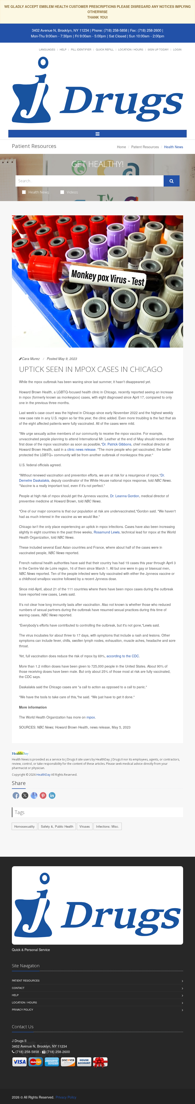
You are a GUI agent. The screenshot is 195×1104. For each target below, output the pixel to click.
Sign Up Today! (158, 49)
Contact (18, 988)
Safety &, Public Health (57, 826)
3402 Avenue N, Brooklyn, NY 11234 (60, 30)
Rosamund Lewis (107, 532)
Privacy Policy (22, 1009)
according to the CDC (123, 655)
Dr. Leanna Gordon (124, 495)
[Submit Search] (172, 181)
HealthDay (43, 775)
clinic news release (81, 449)
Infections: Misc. (107, 826)
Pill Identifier (81, 49)
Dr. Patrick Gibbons (116, 444)
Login (177, 49)
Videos (72, 192)
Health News (39, 192)
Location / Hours (130, 49)
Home (121, 146)
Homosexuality (24, 826)
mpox (91, 717)
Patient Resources (145, 146)
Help (63, 49)
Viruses (84, 826)
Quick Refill (105, 49)
